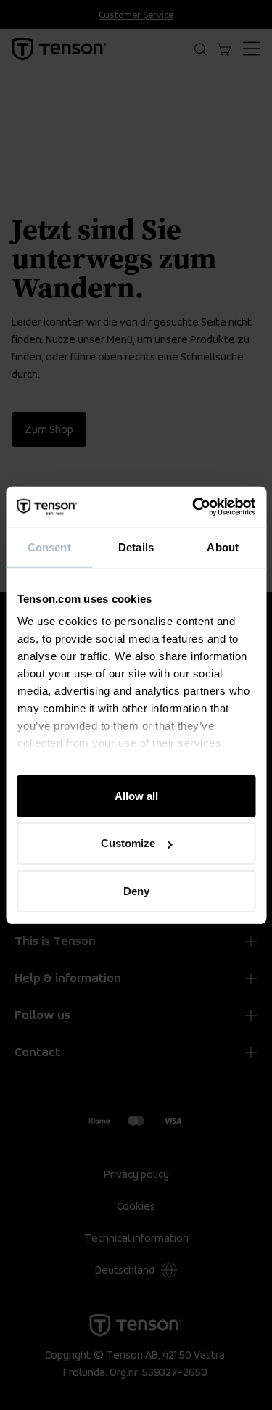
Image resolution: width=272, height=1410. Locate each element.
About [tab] (223, 546)
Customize (128, 843)
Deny (136, 890)
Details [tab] (136, 546)
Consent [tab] (49, 546)
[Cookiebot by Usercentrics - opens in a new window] (193, 507)
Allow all (136, 795)
